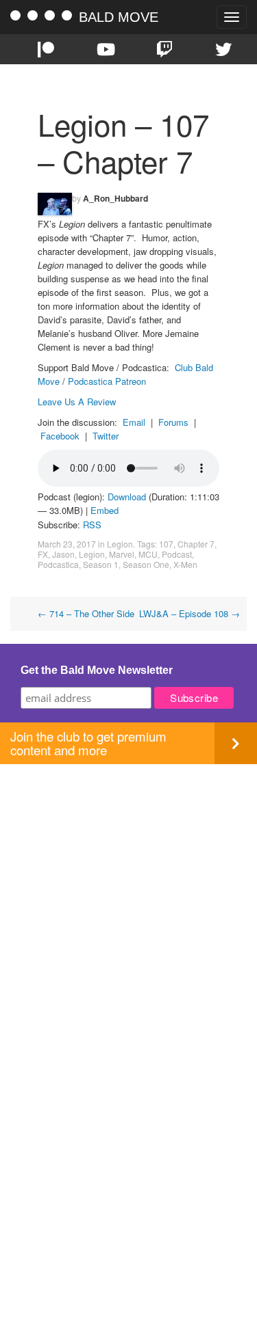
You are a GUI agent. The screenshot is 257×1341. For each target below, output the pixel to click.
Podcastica (58, 564)
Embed (104, 510)
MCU (148, 554)
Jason (63, 554)
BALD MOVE (118, 17)
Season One (146, 564)
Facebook (59, 435)
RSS (92, 524)
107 (166, 544)
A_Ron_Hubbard (115, 198)
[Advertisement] (128, 892)
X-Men (185, 564)
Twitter (106, 435)
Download (127, 496)
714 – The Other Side (86, 613)
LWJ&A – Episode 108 (189, 613)
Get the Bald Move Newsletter (97, 670)
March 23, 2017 (67, 544)
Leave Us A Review (77, 401)
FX (43, 554)
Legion (120, 544)
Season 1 (101, 564)
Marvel (121, 554)
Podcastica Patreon (107, 381)
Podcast (177, 554)
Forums (173, 422)
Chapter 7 (196, 544)
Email (134, 422)
